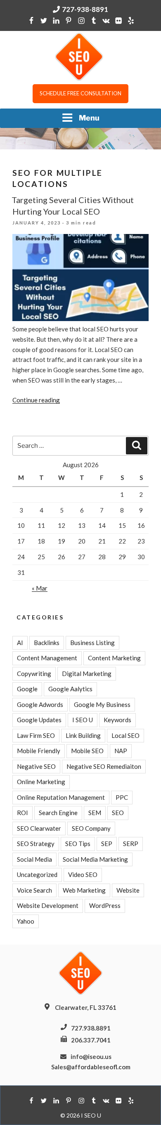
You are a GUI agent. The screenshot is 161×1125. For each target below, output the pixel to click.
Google (27, 688)
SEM (94, 812)
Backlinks (46, 642)
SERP (130, 843)
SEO (118, 812)
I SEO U (82, 719)
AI (20, 642)
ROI (22, 812)
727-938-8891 (85, 9)
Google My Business (102, 704)
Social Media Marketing (95, 859)
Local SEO (125, 735)
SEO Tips (77, 843)
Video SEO (82, 874)
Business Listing (92, 642)
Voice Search (34, 890)
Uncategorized (37, 874)
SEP (106, 843)
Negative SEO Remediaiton (103, 766)
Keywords (117, 719)
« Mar (39, 588)
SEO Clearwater (39, 828)
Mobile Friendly (38, 750)
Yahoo (25, 921)
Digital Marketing (86, 673)
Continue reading (36, 400)
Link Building (83, 735)
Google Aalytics (70, 688)
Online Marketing (41, 781)
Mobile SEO (87, 750)
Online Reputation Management (61, 797)
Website (128, 890)
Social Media (34, 859)
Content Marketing (114, 658)
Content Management (47, 658)
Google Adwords (40, 704)
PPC (122, 797)
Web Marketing (84, 890)
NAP (120, 750)
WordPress (105, 905)
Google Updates (39, 719)
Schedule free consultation (80, 93)
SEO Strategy (35, 843)
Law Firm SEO (36, 735)
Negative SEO (36, 766)
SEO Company (91, 828)
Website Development (47, 905)
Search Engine (58, 812)
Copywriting (34, 673)
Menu (89, 117)
